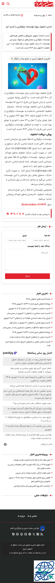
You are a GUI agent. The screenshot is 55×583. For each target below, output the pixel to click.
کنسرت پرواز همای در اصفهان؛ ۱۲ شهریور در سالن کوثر (29, 323)
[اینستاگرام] (37, 535)
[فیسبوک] (17, 214)
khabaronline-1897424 (34, 205)
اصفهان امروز (27, 549)
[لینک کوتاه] (14, 214)
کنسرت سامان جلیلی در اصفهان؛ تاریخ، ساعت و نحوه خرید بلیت (27, 343)
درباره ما (21, 516)
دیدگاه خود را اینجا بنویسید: (38, 246)
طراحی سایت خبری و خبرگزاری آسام (24, 528)
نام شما (47, 235)
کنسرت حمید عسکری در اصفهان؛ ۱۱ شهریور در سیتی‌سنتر (28, 313)
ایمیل (24, 235)
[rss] (41, 535)
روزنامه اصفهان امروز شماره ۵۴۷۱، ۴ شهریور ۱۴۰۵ (31, 332)
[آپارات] (17, 535)
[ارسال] (11, 214)
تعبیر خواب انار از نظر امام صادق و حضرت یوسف (31, 460)
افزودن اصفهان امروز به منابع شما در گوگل (32, 59)
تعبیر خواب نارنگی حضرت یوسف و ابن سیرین (33, 473)
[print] (8, 214)
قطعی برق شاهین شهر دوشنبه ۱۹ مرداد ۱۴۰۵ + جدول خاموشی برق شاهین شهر (29, 479)
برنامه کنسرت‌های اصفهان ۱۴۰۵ (38, 299)
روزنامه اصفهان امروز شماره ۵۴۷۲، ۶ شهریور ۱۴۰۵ (31, 304)
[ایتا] (25, 535)
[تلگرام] (23, 214)
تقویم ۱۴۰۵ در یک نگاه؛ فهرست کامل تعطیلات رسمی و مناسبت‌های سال (29, 466)
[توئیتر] (20, 214)
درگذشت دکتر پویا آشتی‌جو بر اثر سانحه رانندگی (32, 486)
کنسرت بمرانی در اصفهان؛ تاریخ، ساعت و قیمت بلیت (30, 337)
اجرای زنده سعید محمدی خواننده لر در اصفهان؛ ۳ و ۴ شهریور (27, 318)
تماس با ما (32, 516)
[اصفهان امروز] (43, 4)
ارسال (27, 276)
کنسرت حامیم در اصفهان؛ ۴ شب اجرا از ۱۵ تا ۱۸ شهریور (29, 308)
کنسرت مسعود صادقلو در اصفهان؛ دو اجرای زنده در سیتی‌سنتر (26, 327)
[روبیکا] (21, 535)
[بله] (13, 535)
